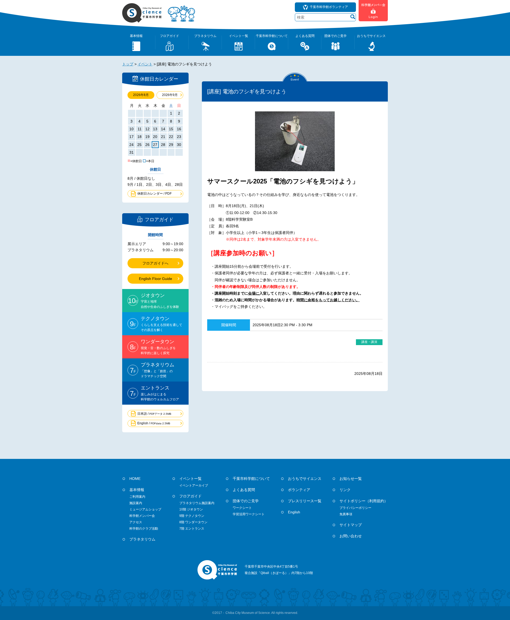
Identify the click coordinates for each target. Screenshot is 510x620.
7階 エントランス (191, 528)
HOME (135, 478)
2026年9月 (170, 95)
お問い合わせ (350, 536)
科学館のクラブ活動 (143, 528)
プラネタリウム (142, 539)
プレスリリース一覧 (304, 501)
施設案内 (135, 503)
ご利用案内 (137, 496)
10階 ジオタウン (191, 509)
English (294, 512)
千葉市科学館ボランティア (329, 7)
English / (153, 423)
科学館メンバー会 (142, 516)
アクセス (135, 522)
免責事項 (345, 514)
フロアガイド (190, 496)
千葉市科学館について (251, 478)
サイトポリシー (363, 501)
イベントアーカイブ (193, 485)
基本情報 (136, 490)
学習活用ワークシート (249, 514)
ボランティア (299, 490)
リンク (345, 490)
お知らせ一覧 (350, 478)
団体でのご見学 (246, 501)
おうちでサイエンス (304, 478)
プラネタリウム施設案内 (196, 503)
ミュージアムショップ (145, 509)
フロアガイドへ (155, 263)
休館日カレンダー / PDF (154, 193)
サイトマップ (350, 525)
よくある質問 (244, 490)
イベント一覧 (190, 478)
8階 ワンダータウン (193, 522)
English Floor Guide (155, 279)
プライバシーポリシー (355, 508)
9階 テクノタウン (191, 516)
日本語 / (154, 414)
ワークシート (242, 508)
